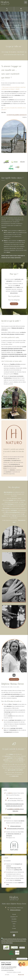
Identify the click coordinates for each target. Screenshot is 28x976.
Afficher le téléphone (15, 826)
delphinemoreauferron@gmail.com (15, 828)
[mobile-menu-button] (25, 2)
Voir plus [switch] (3, 112)
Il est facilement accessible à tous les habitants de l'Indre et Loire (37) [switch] (14, 805)
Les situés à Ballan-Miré (15, 810)
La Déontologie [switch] (14, 932)
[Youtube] (14, 675)
